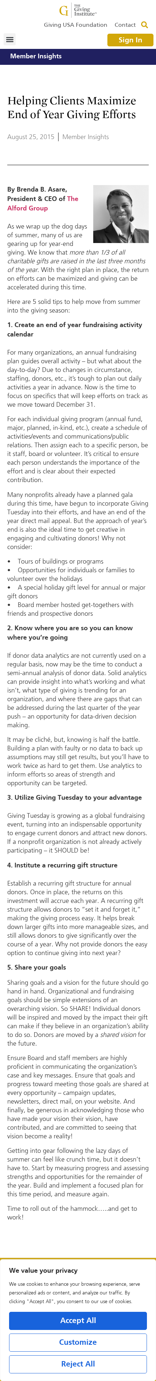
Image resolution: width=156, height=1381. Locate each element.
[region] (78, 1320)
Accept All (78, 1320)
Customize (78, 1342)
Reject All (78, 1364)
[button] (10, 39)
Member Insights (36, 57)
